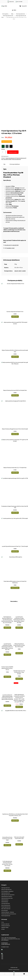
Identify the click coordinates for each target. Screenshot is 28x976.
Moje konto (11, 1)
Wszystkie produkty (8, 159)
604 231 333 (15, 245)
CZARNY (24, 271)
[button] (15, 10)
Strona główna (5, 13)
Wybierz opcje (15, 316)
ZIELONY (16, 271)
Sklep (12, 13)
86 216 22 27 (8, 245)
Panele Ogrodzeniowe (20, 13)
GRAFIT (20, 271)
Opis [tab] (4, 164)
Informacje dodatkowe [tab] (15, 164)
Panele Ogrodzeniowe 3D (8, 15)
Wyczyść (3, 149)
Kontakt (20, 1)
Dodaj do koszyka (13, 152)
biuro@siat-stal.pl (10, 248)
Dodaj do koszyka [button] (14, 587)
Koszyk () (24, 6)
